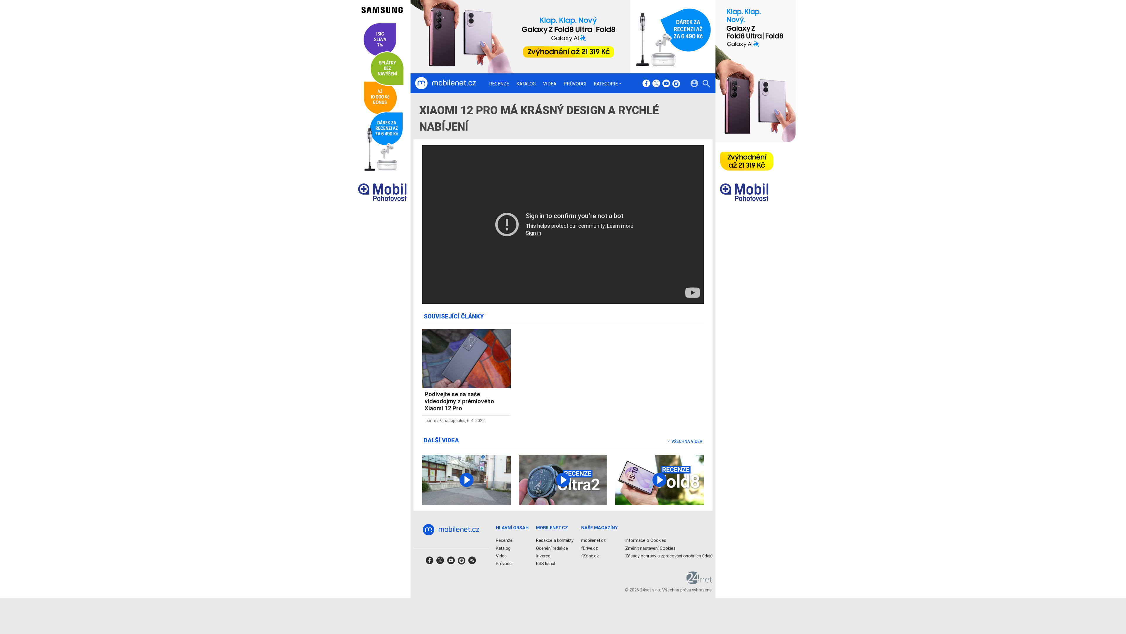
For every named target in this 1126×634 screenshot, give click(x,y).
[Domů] (445, 83)
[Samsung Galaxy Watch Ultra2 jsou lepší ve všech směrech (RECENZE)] (563, 480)
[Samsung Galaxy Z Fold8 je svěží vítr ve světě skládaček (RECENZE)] (659, 480)
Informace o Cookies (645, 540)
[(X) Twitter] (656, 84)
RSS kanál (545, 563)
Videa (549, 84)
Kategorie (606, 83)
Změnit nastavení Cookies (650, 548)
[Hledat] (706, 84)
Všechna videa (686, 441)
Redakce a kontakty (555, 540)
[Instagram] (676, 84)
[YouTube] (666, 84)
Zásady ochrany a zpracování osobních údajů (669, 556)
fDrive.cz (589, 548)
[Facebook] (646, 84)
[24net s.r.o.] (699, 582)
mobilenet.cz (593, 540)
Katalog (526, 84)
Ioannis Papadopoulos (445, 420)
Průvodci (575, 84)
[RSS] (472, 562)
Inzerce (543, 556)
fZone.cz (590, 556)
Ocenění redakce (552, 548)
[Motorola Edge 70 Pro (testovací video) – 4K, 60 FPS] (466, 480)
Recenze (499, 84)
